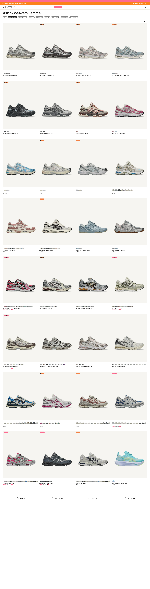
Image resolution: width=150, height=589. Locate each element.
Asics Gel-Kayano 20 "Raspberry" (47, 425)
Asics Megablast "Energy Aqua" (120, 483)
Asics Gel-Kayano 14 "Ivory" (45, 308)
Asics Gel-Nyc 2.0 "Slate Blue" (10, 133)
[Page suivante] (78, 489)
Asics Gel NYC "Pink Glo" (9, 483)
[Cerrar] (148, 3)
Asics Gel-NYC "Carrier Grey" (46, 483)
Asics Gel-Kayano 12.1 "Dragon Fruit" (12, 308)
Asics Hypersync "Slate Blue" (83, 250)
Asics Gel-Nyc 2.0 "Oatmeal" (10, 250)
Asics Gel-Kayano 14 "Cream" (118, 366)
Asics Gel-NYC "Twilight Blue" (119, 425)
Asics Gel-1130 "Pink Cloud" (118, 133)
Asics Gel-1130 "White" (81, 192)
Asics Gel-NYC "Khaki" (117, 308)
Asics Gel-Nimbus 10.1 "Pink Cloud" (84, 366)
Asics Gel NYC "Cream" (81, 425)
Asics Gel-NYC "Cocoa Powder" (10, 366)
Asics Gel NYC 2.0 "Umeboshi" (82, 133)
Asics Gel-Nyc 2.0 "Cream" (118, 192)
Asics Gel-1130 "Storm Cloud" (10, 192)
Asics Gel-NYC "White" (81, 483)
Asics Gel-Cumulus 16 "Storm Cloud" (121, 75)
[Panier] (146, 7)
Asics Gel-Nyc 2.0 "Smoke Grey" (10, 75)
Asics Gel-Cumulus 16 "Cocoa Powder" (48, 366)
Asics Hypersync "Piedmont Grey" (120, 250)
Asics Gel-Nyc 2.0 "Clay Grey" (46, 133)
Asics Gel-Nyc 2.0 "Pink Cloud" (46, 75)
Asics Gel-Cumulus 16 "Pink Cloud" (84, 75)
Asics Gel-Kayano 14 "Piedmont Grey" (84, 308)
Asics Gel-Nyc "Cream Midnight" (11, 425)
